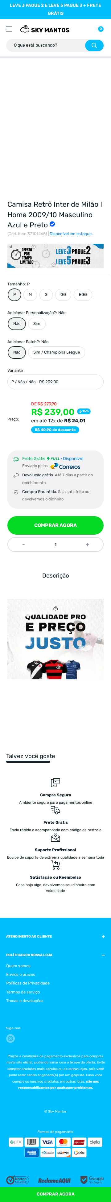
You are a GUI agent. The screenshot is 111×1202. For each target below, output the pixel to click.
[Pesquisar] (94, 45)
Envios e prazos (20, 974)
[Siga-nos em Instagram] (10, 1038)
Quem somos (18, 966)
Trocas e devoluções (24, 1000)
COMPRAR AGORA (55, 525)
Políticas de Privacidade (28, 983)
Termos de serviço (23, 992)
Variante (15, 370)
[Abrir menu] (9, 29)
